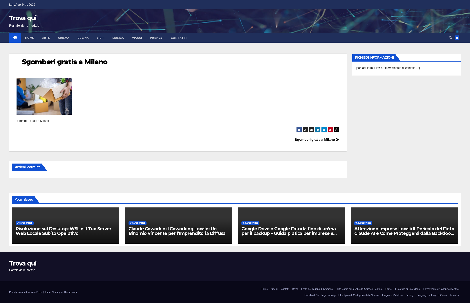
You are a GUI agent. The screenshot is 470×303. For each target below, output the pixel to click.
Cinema (63, 38)
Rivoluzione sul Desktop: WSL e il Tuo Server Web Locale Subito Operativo (63, 231)
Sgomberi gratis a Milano (315, 139)
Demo (295, 289)
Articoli (274, 289)
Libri (100, 38)
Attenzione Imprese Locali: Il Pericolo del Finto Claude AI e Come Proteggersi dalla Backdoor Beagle (404, 233)
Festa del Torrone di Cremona (317, 289)
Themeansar (70, 292)
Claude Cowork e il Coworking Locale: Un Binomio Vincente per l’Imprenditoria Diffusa (177, 231)
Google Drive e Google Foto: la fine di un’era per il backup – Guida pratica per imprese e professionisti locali (288, 233)
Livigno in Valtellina (392, 295)
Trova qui (23, 18)
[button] (450, 37)
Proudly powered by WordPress (26, 292)
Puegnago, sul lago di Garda (432, 295)
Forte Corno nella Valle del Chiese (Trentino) (359, 289)
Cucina (83, 38)
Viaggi (137, 38)
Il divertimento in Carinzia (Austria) (441, 289)
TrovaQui (454, 295)
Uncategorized (24, 223)
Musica (118, 38)
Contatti (179, 38)
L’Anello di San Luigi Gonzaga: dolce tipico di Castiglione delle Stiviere (341, 295)
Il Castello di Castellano (407, 289)
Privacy (156, 38)
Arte (46, 38)
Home (29, 38)
